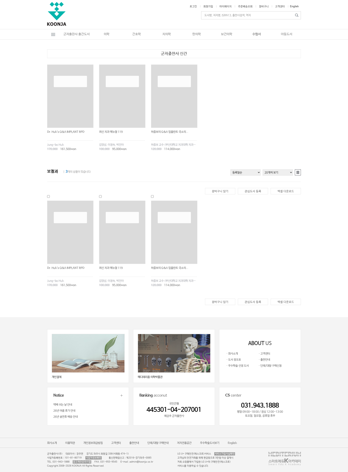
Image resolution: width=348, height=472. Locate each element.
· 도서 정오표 (233, 359)
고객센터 (280, 6)
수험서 (256, 34)
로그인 (193, 6)
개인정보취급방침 (93, 443)
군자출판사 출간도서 (76, 34)
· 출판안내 (264, 359)
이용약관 (70, 443)
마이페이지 (226, 6)
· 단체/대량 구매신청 (270, 365)
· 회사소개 (232, 353)
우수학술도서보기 (209, 443)
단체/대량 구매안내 (158, 443)
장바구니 (264, 6)
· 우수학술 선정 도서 (237, 365)
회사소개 (52, 443)
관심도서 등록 (253, 191)
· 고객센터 (264, 353)
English (294, 6)
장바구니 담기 (220, 191)
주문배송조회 (245, 6)
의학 (106, 34)
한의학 (196, 34)
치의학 (166, 34)
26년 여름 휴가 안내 (64, 410)
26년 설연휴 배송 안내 (65, 416)
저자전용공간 (184, 443)
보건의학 (226, 34)
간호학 (136, 34)
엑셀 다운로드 (286, 191)
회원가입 (208, 6)
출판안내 (134, 443)
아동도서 (286, 34)
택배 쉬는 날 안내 (62, 404)
